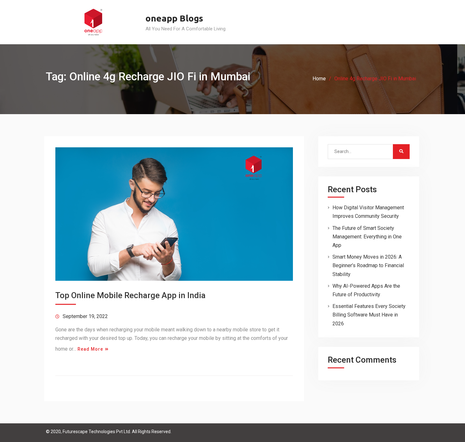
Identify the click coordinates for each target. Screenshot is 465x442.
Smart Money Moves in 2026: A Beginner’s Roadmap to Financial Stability (368, 265)
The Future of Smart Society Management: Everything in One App (367, 236)
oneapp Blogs (174, 18)
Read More (90, 349)
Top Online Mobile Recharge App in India (130, 295)
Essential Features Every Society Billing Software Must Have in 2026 (369, 314)
